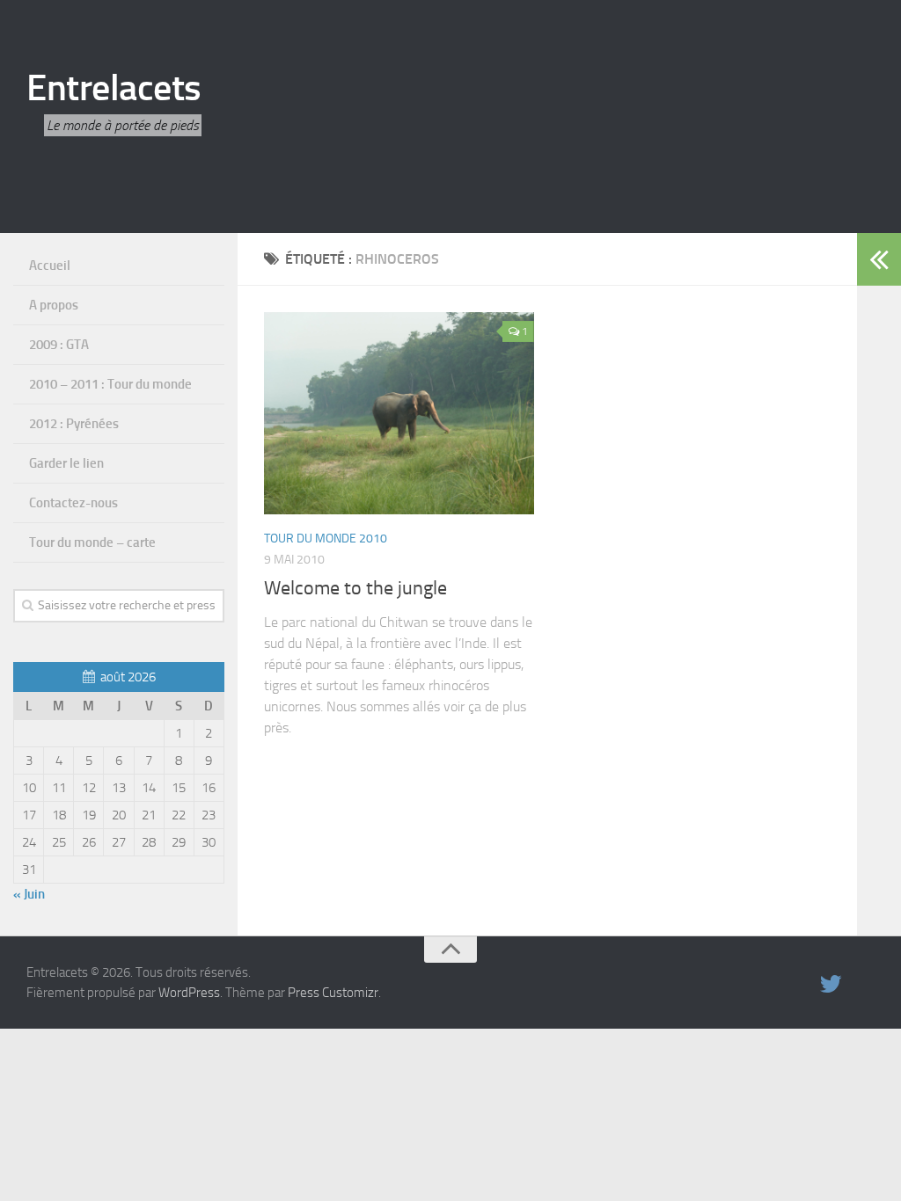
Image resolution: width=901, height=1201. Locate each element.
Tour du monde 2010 (325, 538)
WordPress (189, 993)
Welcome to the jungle (355, 588)
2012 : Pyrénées (74, 424)
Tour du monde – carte (92, 542)
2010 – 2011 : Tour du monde (110, 384)
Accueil (49, 265)
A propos (53, 305)
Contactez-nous (73, 503)
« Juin (29, 894)
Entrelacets (113, 88)
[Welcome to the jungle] (399, 413)
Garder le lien (66, 463)
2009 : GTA (59, 345)
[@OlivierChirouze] (830, 984)
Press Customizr (333, 993)
